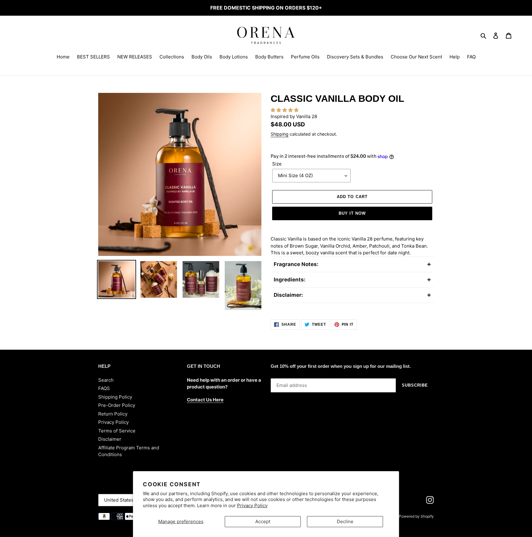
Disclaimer (109, 439)
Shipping (279, 134)
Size (277, 164)
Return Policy (112, 414)
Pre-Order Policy (116, 405)
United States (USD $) (128, 500)
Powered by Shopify (416, 516)
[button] (285, 110)
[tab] (352, 264)
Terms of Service (116, 431)
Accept (262, 521)
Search (106, 380)
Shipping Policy (115, 397)
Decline (345, 521)
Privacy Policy (252, 505)
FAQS (104, 388)
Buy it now (352, 213)
